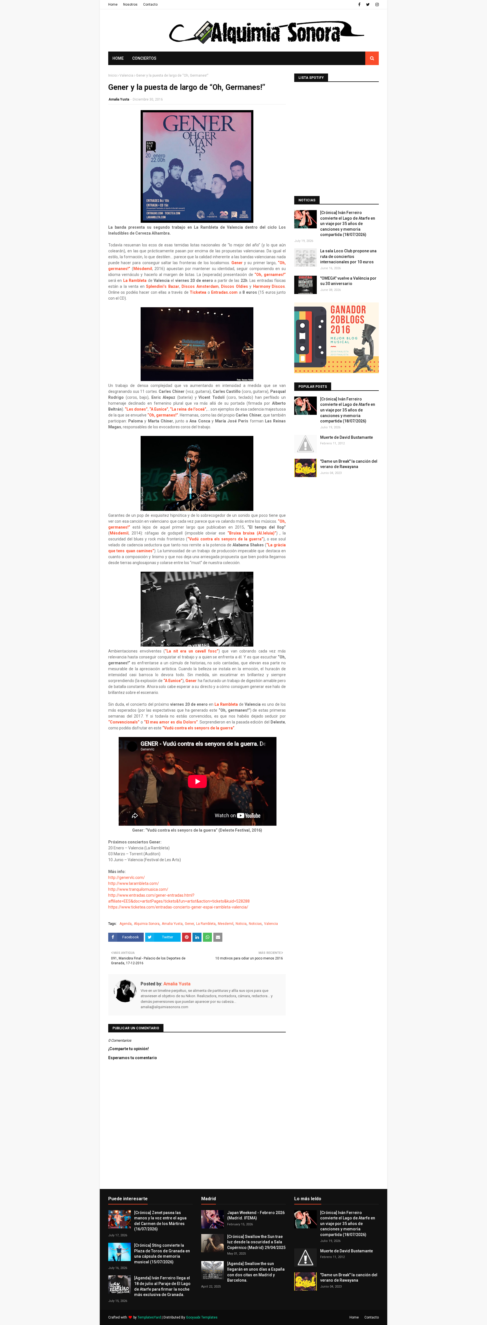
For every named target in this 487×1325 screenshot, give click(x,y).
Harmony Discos (269, 286)
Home (113, 4)
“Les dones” (136, 409)
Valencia (126, 75)
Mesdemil (225, 924)
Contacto (150, 4)
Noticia (241, 924)
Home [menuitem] (118, 58)
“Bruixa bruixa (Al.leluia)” (251, 533)
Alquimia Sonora (147, 924)
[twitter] (368, 4)
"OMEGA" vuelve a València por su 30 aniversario (348, 281)
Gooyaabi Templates (202, 1317)
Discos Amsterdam (199, 286)
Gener (237, 262)
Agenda (125, 924)
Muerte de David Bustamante (346, 437)
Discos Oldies (234, 286)
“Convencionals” (124, 722)
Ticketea (198, 292)
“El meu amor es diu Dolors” (171, 722)
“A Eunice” (158, 409)
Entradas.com (224, 292)
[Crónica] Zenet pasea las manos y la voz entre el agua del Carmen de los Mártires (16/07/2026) (160, 1221)
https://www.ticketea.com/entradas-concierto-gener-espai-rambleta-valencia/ (178, 907)
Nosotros (130, 4)
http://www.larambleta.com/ (134, 883)
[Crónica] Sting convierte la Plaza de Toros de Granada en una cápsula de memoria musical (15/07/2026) (162, 1253)
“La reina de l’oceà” (188, 409)
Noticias (255, 924)
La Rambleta (135, 280)
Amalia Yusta (119, 99)
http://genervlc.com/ (127, 877)
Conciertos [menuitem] (144, 58)
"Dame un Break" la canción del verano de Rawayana (348, 464)
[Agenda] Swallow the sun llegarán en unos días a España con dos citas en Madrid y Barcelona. (256, 1271)
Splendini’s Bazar (162, 286)
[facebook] (359, 4)
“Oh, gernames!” (270, 274)
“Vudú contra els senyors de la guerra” (225, 539)
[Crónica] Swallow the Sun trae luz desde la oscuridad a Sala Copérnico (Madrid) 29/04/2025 (256, 1242)
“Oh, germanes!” (162, 415)
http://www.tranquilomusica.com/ (138, 889)
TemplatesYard (149, 1317)
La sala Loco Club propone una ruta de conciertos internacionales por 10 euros (348, 256)
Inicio (112, 75)
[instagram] (376, 4)
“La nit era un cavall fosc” (191, 651)
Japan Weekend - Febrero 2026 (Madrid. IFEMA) (256, 1215)
